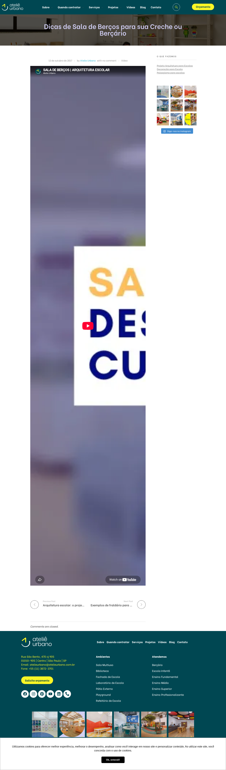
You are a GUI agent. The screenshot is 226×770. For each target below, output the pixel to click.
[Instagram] (33, 694)
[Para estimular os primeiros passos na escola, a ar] (177, 105)
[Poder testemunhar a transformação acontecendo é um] (190, 92)
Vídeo (124, 60)
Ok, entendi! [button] (113, 759)
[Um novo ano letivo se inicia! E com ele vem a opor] (190, 119)
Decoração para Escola (170, 69)
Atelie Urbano (88, 60)
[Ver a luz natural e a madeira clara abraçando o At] (177, 92)
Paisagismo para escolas (171, 72)
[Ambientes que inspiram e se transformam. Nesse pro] (163, 105)
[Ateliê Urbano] (17, 7)
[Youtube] (50, 694)
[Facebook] (25, 694)
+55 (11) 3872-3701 (41, 668)
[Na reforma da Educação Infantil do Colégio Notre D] (163, 92)
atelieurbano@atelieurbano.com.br (52, 664)
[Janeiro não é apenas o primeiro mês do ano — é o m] (177, 119)
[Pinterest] (42, 694)
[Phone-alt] (67, 694)
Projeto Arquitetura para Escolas (175, 65)
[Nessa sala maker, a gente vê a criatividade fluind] (190, 105)
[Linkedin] (59, 694)
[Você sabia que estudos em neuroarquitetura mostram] (163, 119)
